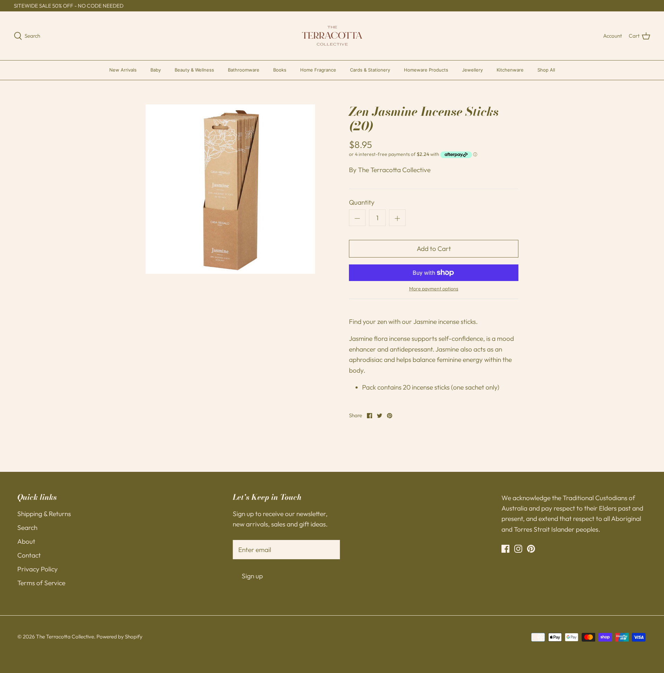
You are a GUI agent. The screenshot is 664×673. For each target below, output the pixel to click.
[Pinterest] (531, 549)
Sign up (252, 576)
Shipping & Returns (44, 514)
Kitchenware (510, 70)
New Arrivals (123, 70)
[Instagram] (518, 549)
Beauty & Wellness (194, 70)
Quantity (362, 202)
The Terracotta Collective (394, 170)
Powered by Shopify (119, 636)
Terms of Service (41, 583)
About (26, 541)
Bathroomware (243, 70)
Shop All (546, 70)
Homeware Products (426, 70)
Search (27, 527)
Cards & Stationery (370, 70)
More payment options (433, 289)
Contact (29, 555)
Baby (155, 70)
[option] (230, 189)
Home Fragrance (318, 70)
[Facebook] (505, 549)
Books (279, 70)
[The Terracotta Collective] (332, 35)
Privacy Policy (37, 569)
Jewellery (472, 70)
